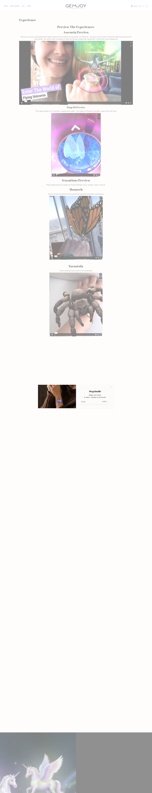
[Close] (111, 387)
